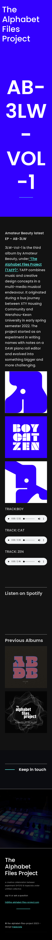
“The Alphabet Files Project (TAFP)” (23, 264)
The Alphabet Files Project (21, 24)
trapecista (17, 926)
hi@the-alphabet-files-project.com (22, 902)
